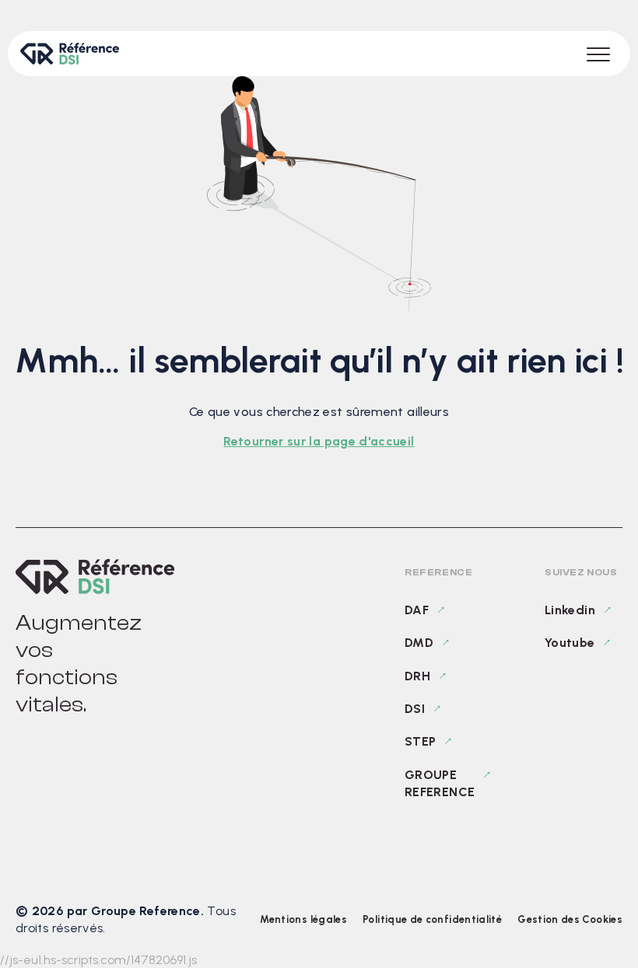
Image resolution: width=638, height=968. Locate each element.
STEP (420, 741)
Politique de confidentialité (432, 919)
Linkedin (570, 610)
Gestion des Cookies (569, 919)
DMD (419, 642)
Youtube (570, 642)
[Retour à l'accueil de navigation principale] (69, 54)
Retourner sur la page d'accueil (318, 441)
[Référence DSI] (95, 576)
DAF (417, 610)
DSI (415, 708)
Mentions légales (303, 919)
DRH (417, 676)
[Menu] (598, 53)
